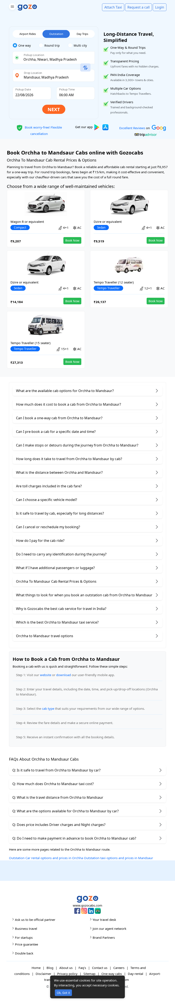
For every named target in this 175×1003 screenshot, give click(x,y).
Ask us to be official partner (35, 919)
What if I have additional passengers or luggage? (55, 567)
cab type (48, 708)
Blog (50, 968)
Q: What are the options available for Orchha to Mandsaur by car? (65, 811)
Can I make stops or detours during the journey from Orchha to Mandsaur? (77, 445)
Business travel (26, 928)
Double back (24, 953)
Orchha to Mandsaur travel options (44, 636)
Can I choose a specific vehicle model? (46, 499)
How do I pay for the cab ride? (40, 540)
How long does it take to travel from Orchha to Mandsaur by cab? (69, 458)
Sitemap (89, 974)
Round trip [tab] (52, 45)
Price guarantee (26, 944)
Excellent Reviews (132, 128)
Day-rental (135, 974)
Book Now (72, 240)
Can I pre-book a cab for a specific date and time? (56, 431)
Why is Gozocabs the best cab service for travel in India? (61, 608)
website (45, 675)
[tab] (26, 45)
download (63, 675)
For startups (24, 937)
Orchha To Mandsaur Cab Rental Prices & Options (56, 581)
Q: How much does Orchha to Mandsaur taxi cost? (53, 783)
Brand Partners (104, 937)
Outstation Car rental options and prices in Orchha (46, 858)
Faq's (82, 968)
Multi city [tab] (80, 45)
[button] (12, 7)
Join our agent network (109, 928)
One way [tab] (24, 45)
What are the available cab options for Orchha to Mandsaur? (65, 390)
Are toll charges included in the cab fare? (49, 486)
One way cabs (111, 974)
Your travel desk (104, 919)
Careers (118, 968)
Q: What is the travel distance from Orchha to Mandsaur (57, 797)
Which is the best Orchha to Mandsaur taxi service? (57, 622)
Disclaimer (43, 974)
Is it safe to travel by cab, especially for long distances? (60, 513)
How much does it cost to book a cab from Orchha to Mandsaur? (68, 404)
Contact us (99, 968)
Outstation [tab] (56, 34)
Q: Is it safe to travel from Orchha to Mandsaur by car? (56, 770)
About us (66, 968)
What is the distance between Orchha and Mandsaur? (59, 472)
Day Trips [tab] (82, 34)
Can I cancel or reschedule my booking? (48, 527)
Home (36, 968)
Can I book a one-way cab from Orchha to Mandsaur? (59, 418)
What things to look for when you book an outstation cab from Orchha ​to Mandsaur (84, 595)
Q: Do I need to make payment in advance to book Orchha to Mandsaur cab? (74, 838)
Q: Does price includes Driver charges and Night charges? (58, 824)
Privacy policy (67, 974)
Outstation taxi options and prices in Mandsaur (118, 858)
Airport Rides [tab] (27, 34)
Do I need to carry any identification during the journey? (61, 554)
